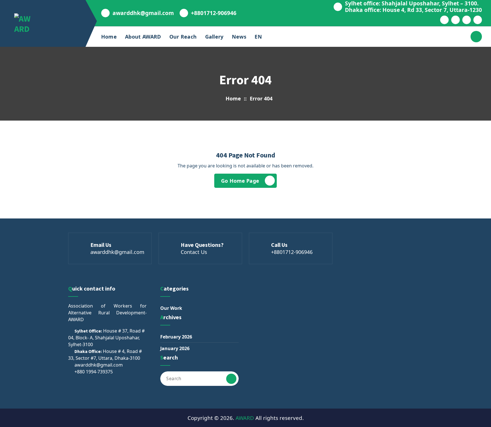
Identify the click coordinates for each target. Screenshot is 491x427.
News (239, 36)
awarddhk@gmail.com (143, 13)
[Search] (231, 379)
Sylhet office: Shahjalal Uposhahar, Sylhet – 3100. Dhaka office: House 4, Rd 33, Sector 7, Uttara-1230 (413, 6)
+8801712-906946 (213, 13)
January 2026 (175, 348)
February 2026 (176, 337)
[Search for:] (199, 378)
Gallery (214, 36)
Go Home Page (240, 180)
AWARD (245, 417)
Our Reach (183, 36)
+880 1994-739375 (93, 372)
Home (109, 36)
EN (258, 36)
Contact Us (194, 252)
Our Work (171, 308)
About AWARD (143, 36)
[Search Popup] (476, 36)
